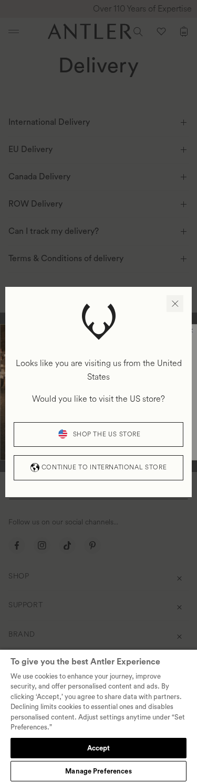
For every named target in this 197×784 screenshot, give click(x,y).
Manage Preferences (98, 771)
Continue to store (104, 467)
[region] (98, 716)
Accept (98, 748)
